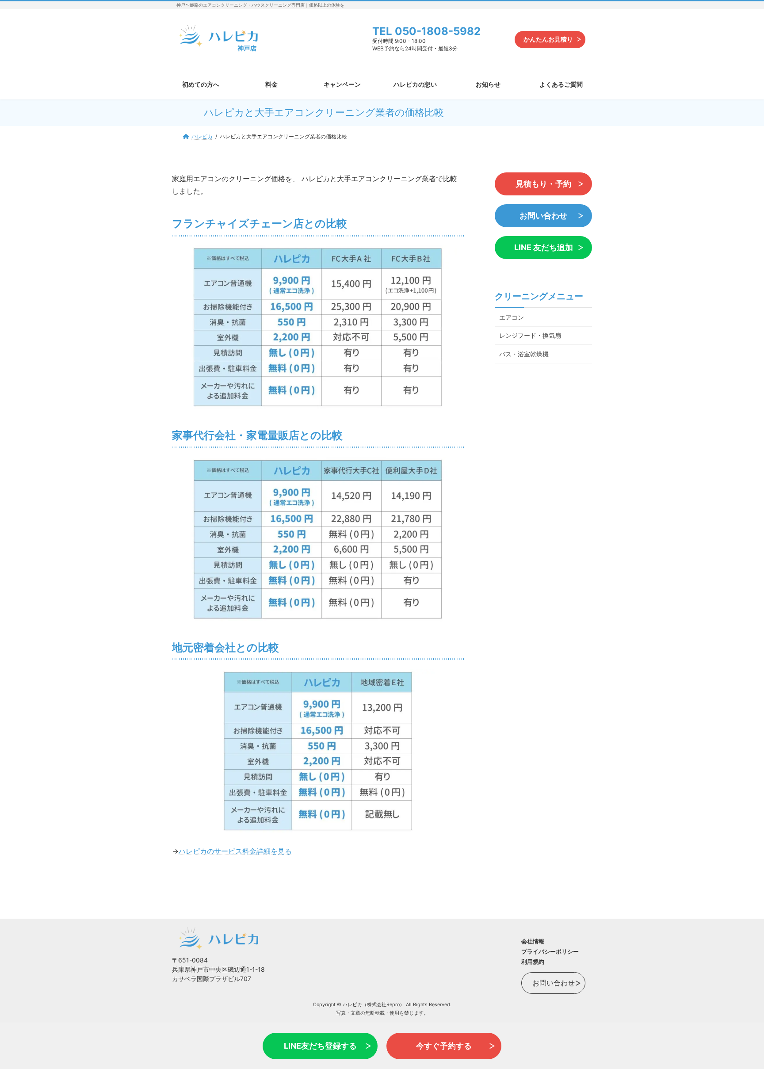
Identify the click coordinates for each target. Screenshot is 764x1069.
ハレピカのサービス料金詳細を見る (235, 851)
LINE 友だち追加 (543, 247)
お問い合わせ (543, 215)
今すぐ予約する (444, 1045)
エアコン (511, 317)
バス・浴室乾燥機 (524, 354)
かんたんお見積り (548, 39)
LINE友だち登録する (320, 1045)
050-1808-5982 (438, 31)
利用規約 (532, 961)
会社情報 (532, 941)
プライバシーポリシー (550, 951)
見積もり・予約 (543, 183)
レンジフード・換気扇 (530, 335)
